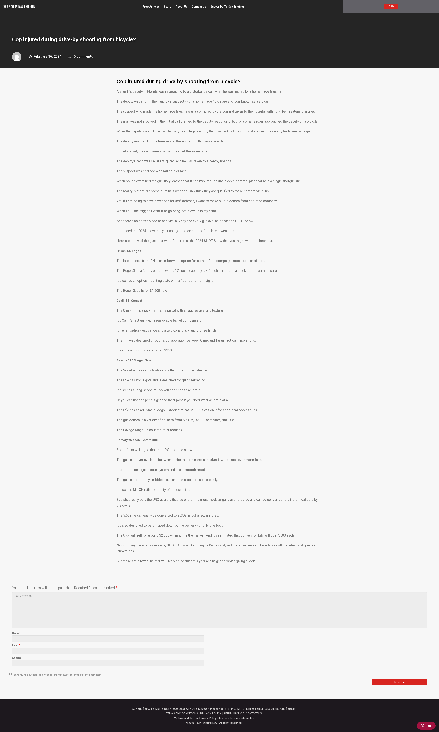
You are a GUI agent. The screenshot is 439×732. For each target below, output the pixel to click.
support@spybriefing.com (280, 708)
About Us (181, 6)
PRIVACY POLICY (210, 713)
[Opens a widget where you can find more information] (426, 726)
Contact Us (199, 6)
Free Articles (151, 6)
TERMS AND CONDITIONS (182, 713)
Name (16, 633)
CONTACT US (254, 713)
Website (16, 657)
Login (391, 6)
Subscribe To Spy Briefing (227, 6)
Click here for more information (235, 718)
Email (16, 645)
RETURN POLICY (233, 713)
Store (167, 6)
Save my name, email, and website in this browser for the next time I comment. (58, 674)
